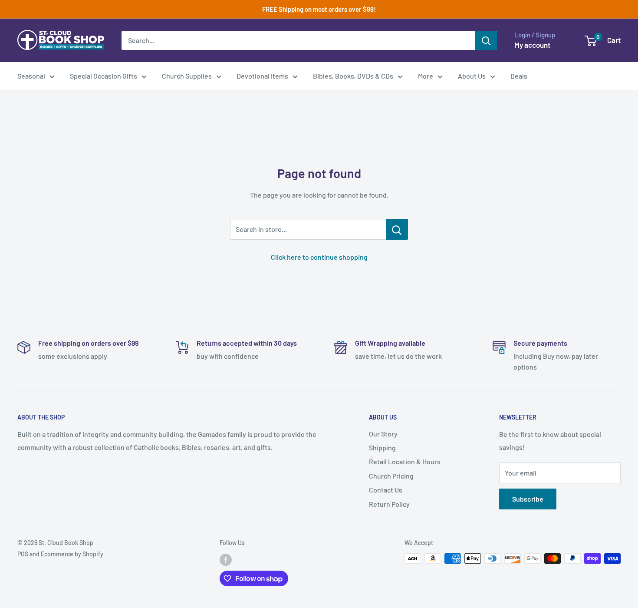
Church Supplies (187, 76)
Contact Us (385, 490)
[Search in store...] (397, 229)
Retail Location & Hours (405, 461)
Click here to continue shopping (319, 257)
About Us (472, 76)
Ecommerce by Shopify (72, 554)
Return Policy (389, 504)
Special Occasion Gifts (103, 76)
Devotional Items (262, 76)
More (425, 76)
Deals (518, 76)
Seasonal (31, 76)
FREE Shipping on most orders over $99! (319, 9)
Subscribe (527, 499)
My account (532, 44)
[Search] (486, 40)
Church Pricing (391, 476)
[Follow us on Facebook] (226, 559)
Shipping (382, 447)
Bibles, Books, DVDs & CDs (353, 76)
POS (22, 554)
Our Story (383, 434)
